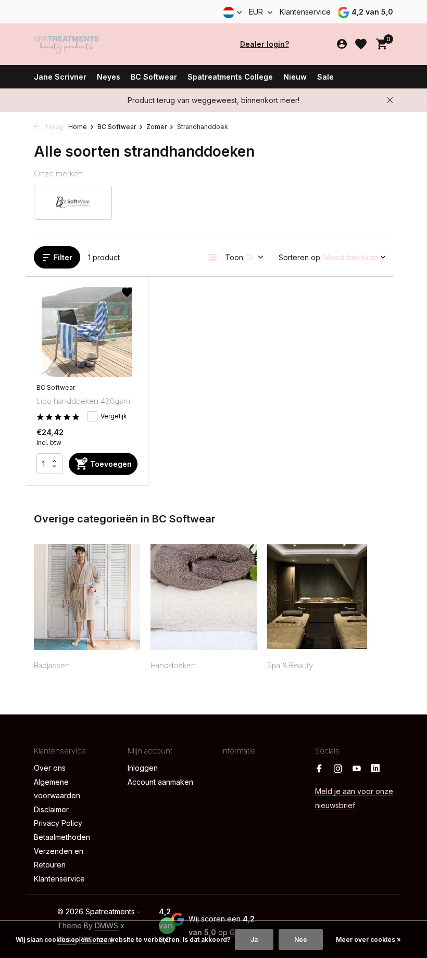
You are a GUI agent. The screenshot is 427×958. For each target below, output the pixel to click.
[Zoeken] (188, 44)
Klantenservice (305, 11)
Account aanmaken (160, 781)
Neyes (108, 76)
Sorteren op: (300, 257)
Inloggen (143, 767)
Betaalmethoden (62, 837)
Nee (300, 939)
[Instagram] (338, 769)
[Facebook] (319, 769)
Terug (53, 127)
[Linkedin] (375, 769)
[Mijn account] (342, 44)
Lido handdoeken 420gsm (83, 401)
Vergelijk (114, 416)
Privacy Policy (58, 823)
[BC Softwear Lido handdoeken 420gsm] (86, 332)
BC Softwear (154, 76)
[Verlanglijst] (361, 44)
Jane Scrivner (60, 76)
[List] (212, 257)
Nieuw (295, 76)
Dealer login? (264, 44)
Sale (325, 76)
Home (77, 127)
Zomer (156, 127)
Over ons (50, 767)
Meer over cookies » (368, 939)
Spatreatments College (230, 76)
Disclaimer (51, 809)
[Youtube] (357, 769)
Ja (254, 939)
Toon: (235, 257)
